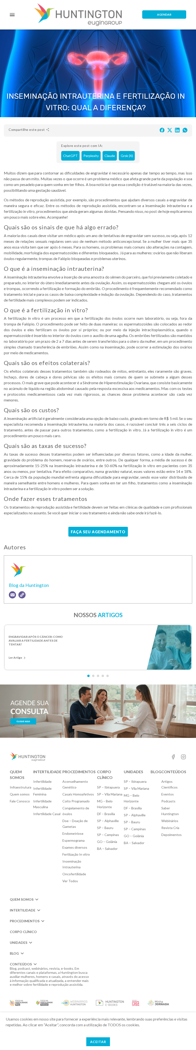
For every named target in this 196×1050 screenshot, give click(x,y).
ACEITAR (98, 1042)
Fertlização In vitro (76, 854)
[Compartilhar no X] (169, 130)
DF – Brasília (106, 814)
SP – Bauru (105, 828)
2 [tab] (93, 676)
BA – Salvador (107, 849)
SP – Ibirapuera (108, 787)
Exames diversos (74, 847)
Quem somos (20, 794)
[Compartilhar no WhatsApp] (185, 130)
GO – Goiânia (107, 842)
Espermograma (73, 840)
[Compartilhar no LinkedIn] (177, 130)
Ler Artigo (15, 657)
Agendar (164, 14)
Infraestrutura (20, 787)
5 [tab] (107, 676)
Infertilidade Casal (46, 814)
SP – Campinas (108, 835)
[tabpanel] (98, 647)
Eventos (167, 794)
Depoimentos (171, 835)
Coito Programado (76, 801)
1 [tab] (88, 676)
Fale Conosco (20, 801)
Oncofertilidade (74, 874)
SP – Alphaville (108, 821)
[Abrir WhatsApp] (184, 1038)
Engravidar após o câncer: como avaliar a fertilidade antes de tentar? (36, 640)
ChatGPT (70, 156)
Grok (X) (127, 156)
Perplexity (91, 156)
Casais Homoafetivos (78, 794)
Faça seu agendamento (98, 531)
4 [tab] (103, 676)
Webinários (169, 821)
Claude (109, 156)
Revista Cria (170, 828)
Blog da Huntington (29, 585)
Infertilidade (42, 781)
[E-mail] (12, 594)
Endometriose (72, 833)
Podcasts (168, 801)
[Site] (22, 594)
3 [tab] (98, 676)
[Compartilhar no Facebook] (162, 130)
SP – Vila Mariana (109, 794)
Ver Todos (70, 881)
